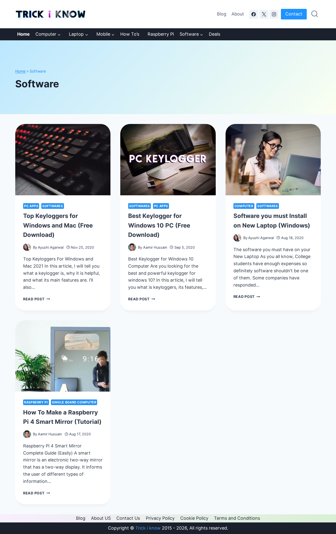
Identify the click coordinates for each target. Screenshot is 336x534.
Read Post (36, 299)
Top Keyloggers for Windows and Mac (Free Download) (58, 225)
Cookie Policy (194, 518)
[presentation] (62, 159)
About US (101, 518)
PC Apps (31, 206)
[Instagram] (274, 14)
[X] (264, 14)
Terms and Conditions (237, 518)
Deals (214, 34)
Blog (221, 13)
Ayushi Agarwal (50, 247)
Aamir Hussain (155, 247)
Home (20, 71)
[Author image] (27, 247)
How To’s (129, 34)
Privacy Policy (160, 518)
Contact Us (128, 518)
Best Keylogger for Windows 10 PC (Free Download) (159, 225)
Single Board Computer (74, 402)
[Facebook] (253, 14)
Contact (293, 13)
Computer (243, 206)
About (237, 13)
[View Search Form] (314, 14)
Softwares (52, 206)
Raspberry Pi (159, 34)
